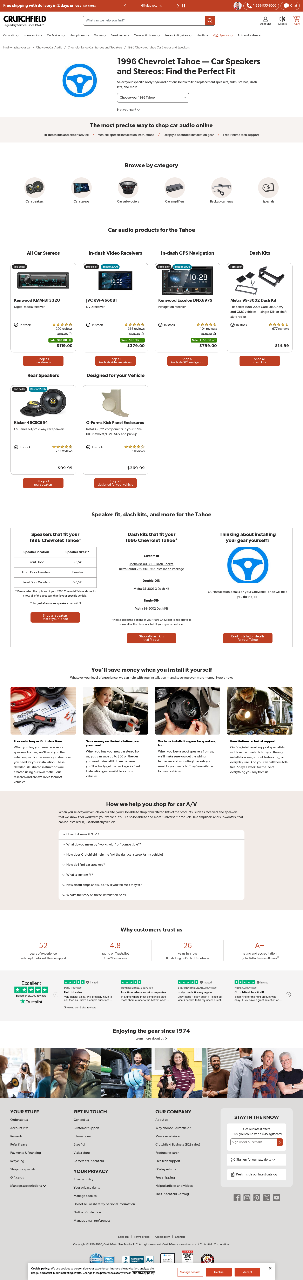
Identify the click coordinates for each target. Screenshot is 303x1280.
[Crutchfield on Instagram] (247, 1197)
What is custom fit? (79, 875)
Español (79, 1144)
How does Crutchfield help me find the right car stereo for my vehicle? (114, 854)
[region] (151, 1073)
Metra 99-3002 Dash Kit (151, 608)
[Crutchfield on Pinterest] (257, 1197)
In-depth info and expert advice (66, 135)
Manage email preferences (92, 1220)
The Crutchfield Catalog (172, 1194)
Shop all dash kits (260, 361)
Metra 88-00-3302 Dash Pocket (151, 564)
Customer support (86, 1128)
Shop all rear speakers (43, 483)
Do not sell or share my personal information (104, 1204)
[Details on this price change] (70, 334)
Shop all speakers (55, 617)
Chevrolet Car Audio (49, 47)
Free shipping (49, 6)
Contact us (81, 1120)
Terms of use (141, 1236)
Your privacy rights (87, 1187)
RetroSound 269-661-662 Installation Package (151, 569)
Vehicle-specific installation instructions (125, 135)
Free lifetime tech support (241, 135)
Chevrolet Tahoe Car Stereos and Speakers (95, 47)
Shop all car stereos (43, 361)
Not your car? (127, 110)
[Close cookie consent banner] (270, 1268)
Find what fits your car (17, 47)
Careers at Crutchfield (89, 1161)
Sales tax (123, 1236)
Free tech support (167, 1161)
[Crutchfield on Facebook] (237, 1197)
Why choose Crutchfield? (173, 1128)
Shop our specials (22, 1169)
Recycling (17, 1161)
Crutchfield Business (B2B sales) (177, 1144)
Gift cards (17, 1177)
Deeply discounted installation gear (188, 135)
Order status (19, 1120)
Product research (167, 1153)
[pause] (184, 6)
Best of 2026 (110, 266)
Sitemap (180, 1236)
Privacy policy (83, 1179)
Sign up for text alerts (254, 1159)
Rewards (16, 1136)
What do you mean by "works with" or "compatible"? (103, 844)
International (83, 1136)
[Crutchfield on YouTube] (276, 1197)
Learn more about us (149, 1038)
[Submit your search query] (210, 21)
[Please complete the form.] (280, 1142)
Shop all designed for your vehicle (115, 483)
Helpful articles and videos (174, 1186)
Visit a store (82, 1153)
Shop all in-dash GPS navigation (187, 361)
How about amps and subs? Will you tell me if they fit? (104, 885)
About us (161, 1120)
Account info (19, 1128)
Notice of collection (87, 1212)
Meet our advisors (168, 1136)
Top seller (19, 266)
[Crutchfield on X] (267, 1197)
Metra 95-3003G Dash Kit (151, 589)
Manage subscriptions (26, 1186)
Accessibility (162, 1236)
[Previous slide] (125, 6)
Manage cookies (85, 1196)
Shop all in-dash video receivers (115, 361)
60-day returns (151, 5)
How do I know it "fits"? (82, 834)
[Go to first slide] (178, 6)
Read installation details (247, 638)
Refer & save (18, 1144)
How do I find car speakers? (85, 865)
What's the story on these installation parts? (97, 895)
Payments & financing (25, 1153)
